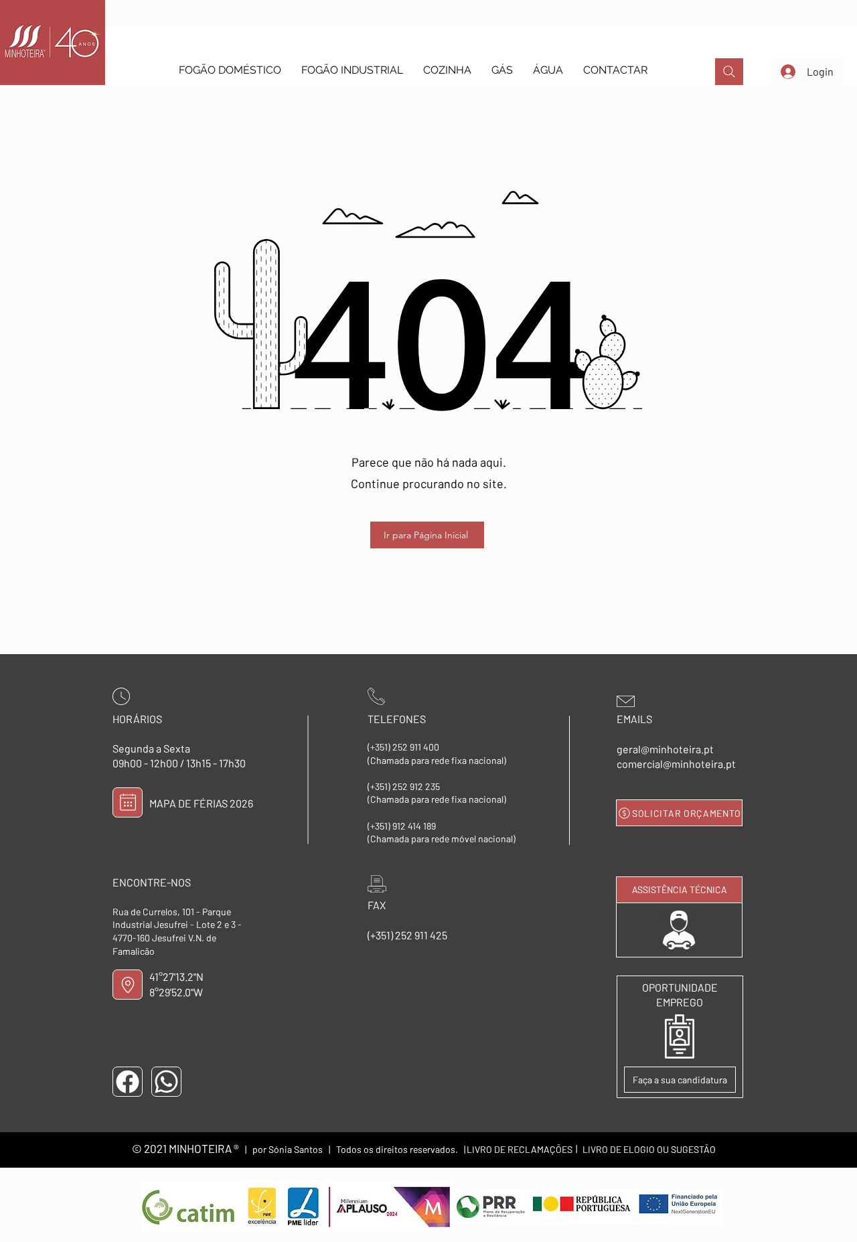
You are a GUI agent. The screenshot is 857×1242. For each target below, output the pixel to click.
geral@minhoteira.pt (665, 749)
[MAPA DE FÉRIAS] (127, 802)
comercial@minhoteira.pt (676, 763)
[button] (230, 70)
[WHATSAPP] (166, 1082)
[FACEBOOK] (127, 1082)
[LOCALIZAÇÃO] (127, 984)
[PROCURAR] (729, 71)
